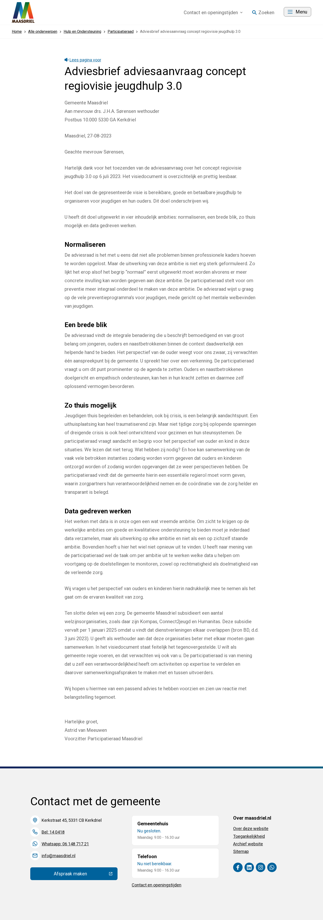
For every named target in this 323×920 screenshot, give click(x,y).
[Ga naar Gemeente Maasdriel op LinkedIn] (249, 867)
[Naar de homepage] (23, 12)
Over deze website (250, 828)
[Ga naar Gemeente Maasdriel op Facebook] (238, 867)
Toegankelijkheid (249, 836)
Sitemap (241, 851)
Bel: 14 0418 (53, 832)
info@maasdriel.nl (58, 855)
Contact (211, 12)
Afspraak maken (86, 875)
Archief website (248, 843)
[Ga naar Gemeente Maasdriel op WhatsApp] (272, 867)
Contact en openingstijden (156, 884)
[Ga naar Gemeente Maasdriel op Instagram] (260, 867)
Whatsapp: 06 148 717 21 (65, 843)
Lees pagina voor (85, 59)
